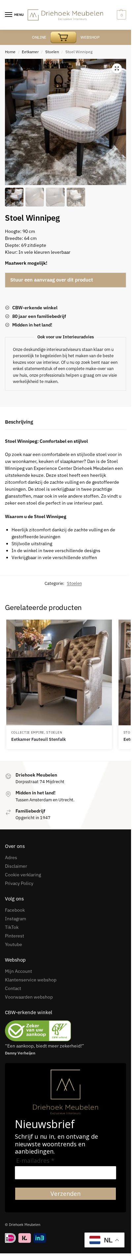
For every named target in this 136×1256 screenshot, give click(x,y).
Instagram (15, 919)
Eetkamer (30, 51)
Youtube (13, 944)
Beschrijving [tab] (19, 422)
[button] (117, 68)
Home (10, 51)
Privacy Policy (19, 883)
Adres (11, 857)
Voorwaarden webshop (29, 997)
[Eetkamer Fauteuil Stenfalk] (59, 672)
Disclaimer (16, 866)
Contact (13, 988)
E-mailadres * (35, 1160)
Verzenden (66, 1194)
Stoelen (52, 51)
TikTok (11, 927)
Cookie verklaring (23, 875)
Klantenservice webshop (30, 980)
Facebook (15, 910)
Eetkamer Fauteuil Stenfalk (38, 739)
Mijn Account (18, 971)
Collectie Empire (27, 732)
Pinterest (14, 936)
